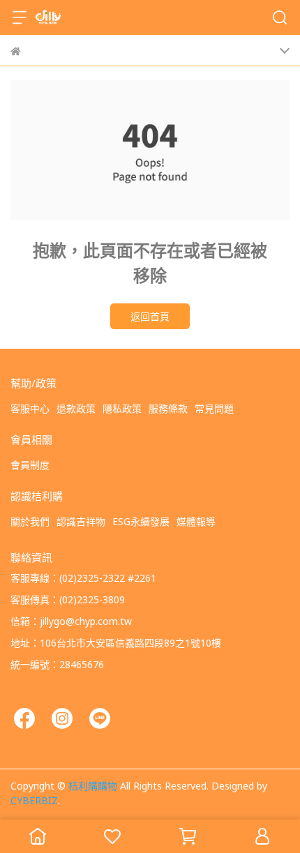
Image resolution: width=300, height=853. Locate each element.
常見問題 (214, 408)
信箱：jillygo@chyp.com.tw (71, 621)
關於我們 (30, 521)
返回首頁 (150, 316)
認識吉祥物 (81, 521)
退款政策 (76, 408)
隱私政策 (122, 408)
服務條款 (168, 408)
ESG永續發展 (141, 521)
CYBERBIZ (34, 800)
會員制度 (30, 464)
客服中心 (30, 408)
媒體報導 (196, 521)
